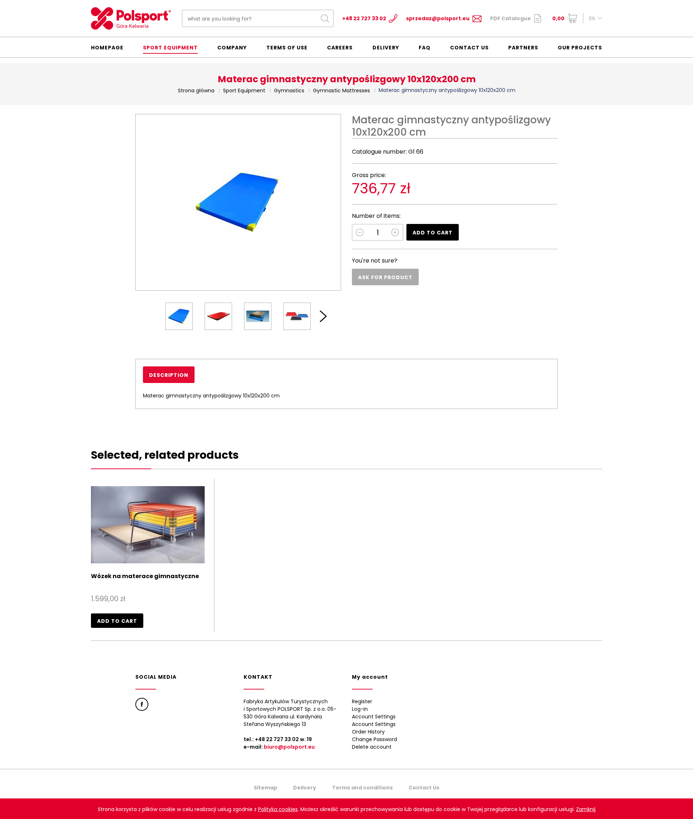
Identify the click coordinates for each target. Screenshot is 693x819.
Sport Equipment (170, 47)
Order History (368, 731)
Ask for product (385, 277)
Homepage (107, 47)
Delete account (372, 746)
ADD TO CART (433, 232)
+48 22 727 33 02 (364, 18)
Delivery (385, 47)
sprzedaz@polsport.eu (438, 18)
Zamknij (586, 809)
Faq (425, 47)
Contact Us (469, 47)
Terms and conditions (362, 787)
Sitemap (265, 787)
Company (232, 47)
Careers (340, 47)
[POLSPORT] (131, 18)
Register (362, 701)
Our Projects (580, 47)
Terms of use (287, 47)
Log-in (360, 709)
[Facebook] (141, 704)
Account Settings (374, 716)
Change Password (374, 739)
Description (168, 375)
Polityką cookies (278, 809)
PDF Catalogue (510, 18)
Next (323, 316)
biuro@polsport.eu (289, 746)
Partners (523, 47)
